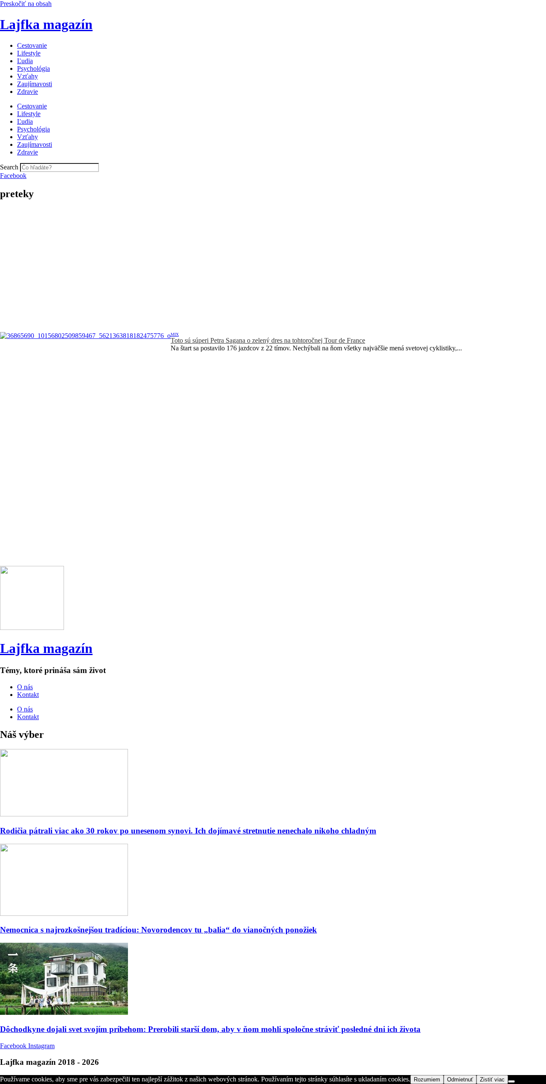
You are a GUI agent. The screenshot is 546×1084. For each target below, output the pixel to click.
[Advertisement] (273, 268)
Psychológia (33, 68)
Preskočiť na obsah (26, 3)
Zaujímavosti (34, 83)
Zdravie (27, 91)
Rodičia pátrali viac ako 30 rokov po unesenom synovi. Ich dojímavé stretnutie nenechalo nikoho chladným (188, 830)
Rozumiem (427, 1079)
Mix (175, 334)
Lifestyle (29, 53)
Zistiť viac (492, 1079)
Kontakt (28, 694)
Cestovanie (32, 45)
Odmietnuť (460, 1079)
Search (9, 167)
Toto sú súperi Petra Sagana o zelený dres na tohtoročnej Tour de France (268, 340)
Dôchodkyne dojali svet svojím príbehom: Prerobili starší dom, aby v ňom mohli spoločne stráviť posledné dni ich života (210, 1029)
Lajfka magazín (46, 24)
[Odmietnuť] (511, 1081)
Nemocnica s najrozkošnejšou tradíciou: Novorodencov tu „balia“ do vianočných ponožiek (158, 929)
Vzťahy (27, 76)
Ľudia (25, 60)
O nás (25, 687)
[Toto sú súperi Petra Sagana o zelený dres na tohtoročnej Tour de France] (85, 389)
